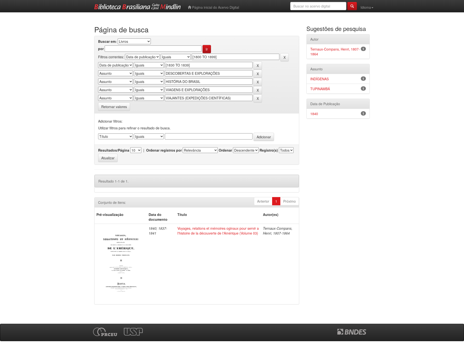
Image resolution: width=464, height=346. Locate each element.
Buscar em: (107, 41)
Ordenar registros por (164, 150)
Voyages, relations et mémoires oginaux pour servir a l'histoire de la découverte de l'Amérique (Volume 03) (218, 231)
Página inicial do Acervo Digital (215, 7)
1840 (314, 113)
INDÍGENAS (319, 78)
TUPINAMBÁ (320, 88)
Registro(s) (269, 150)
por (101, 48)
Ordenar (225, 150)
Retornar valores (114, 106)
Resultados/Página (113, 150)
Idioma (366, 7)
